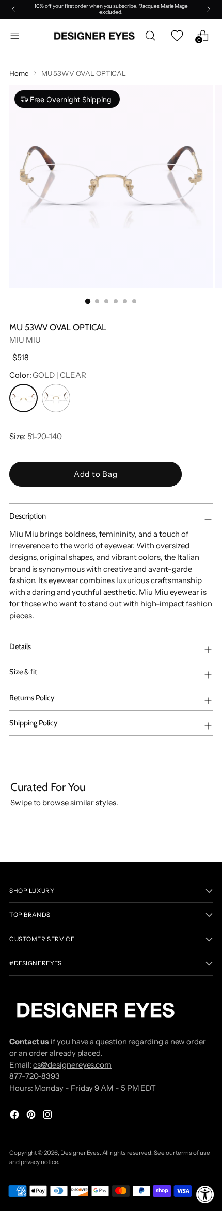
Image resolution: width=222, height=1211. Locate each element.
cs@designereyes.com (72, 1065)
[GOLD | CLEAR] (23, 398)
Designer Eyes (80, 1152)
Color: (47, 375)
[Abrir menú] (14, 35)
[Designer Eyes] (95, 36)
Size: (35, 436)
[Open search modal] (150, 35)
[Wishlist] (176, 35)
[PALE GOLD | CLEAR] (56, 398)
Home (19, 73)
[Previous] (13, 9)
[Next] (208, 9)
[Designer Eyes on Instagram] (48, 1116)
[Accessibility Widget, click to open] (205, 1194)
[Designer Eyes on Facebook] (15, 1116)
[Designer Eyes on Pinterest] (32, 1116)
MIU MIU (24, 340)
